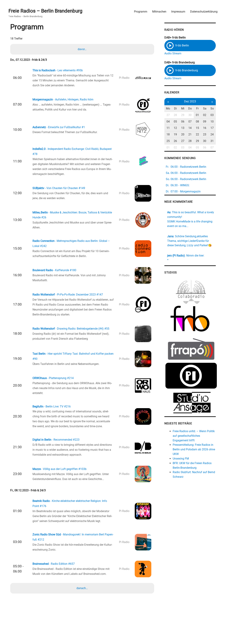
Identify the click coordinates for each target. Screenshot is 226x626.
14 (190, 128)
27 (168, 115)
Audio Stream (172, 53)
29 (182, 115)
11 (168, 128)
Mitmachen (159, 11)
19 (175, 134)
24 (212, 134)
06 (182, 121)
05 (175, 121)
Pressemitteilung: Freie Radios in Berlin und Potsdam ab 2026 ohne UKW (194, 449)
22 (197, 134)
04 (168, 121)
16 (204, 128)
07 (190, 121)
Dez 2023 (190, 101)
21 (190, 134)
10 (212, 121)
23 (204, 134)
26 (175, 141)
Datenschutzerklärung (204, 11)
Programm (140, 11)
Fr (197, 108)
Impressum (178, 11)
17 (212, 128)
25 (168, 141)
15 (197, 128)
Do (190, 108)
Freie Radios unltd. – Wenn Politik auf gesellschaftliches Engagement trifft (194, 436)
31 (212, 141)
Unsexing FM (181, 458)
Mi (182, 108)
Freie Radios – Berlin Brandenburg (45, 11)
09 (204, 121)
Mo (168, 108)
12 (175, 128)
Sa (204, 108)
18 (168, 134)
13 (182, 128)
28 (175, 115)
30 (190, 115)
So (212, 108)
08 (197, 121)
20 (182, 134)
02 (204, 115)
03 (212, 115)
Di (175, 108)
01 (197, 115)
